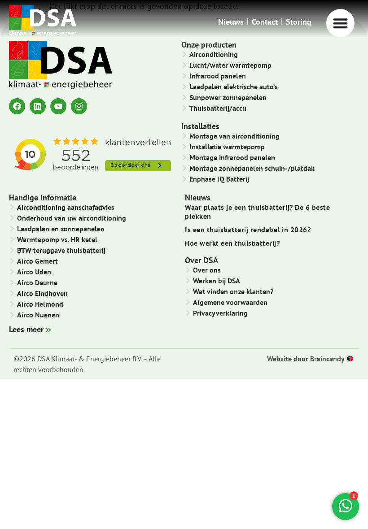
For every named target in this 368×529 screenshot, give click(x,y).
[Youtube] (58, 106)
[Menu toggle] (340, 23)
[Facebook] (17, 106)
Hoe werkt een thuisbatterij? (232, 242)
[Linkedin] (38, 106)
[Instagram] (79, 106)
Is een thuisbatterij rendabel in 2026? (248, 229)
